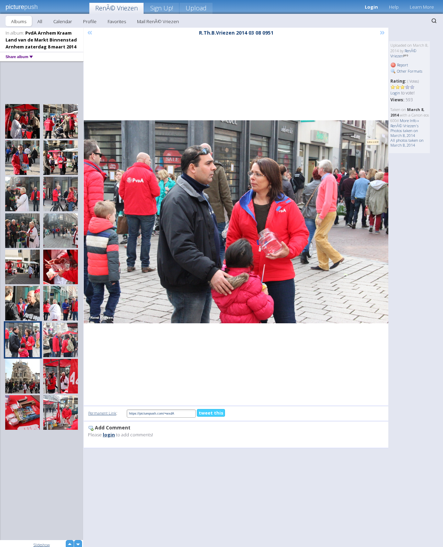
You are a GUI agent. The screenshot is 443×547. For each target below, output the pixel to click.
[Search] (434, 20)
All (39, 21)
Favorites (117, 21)
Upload (196, 8)
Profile (90, 21)
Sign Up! (161, 8)
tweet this (211, 413)
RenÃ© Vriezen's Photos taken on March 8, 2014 (404, 130)
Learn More (422, 7)
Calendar (62, 21)
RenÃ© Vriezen (116, 8)
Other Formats (409, 71)
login (109, 435)
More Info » (409, 120)
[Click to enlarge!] (236, 221)
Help (394, 7)
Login (371, 7)
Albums (18, 21)
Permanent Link (102, 413)
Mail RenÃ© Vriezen (158, 21)
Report (402, 64)
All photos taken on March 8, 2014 (407, 143)
